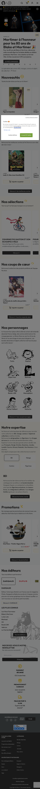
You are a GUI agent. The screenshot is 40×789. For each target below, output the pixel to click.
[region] (20, 127)
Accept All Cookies (26, 135)
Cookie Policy (17, 127)
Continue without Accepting (31, 117)
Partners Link (7, 130)
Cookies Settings (12, 135)
